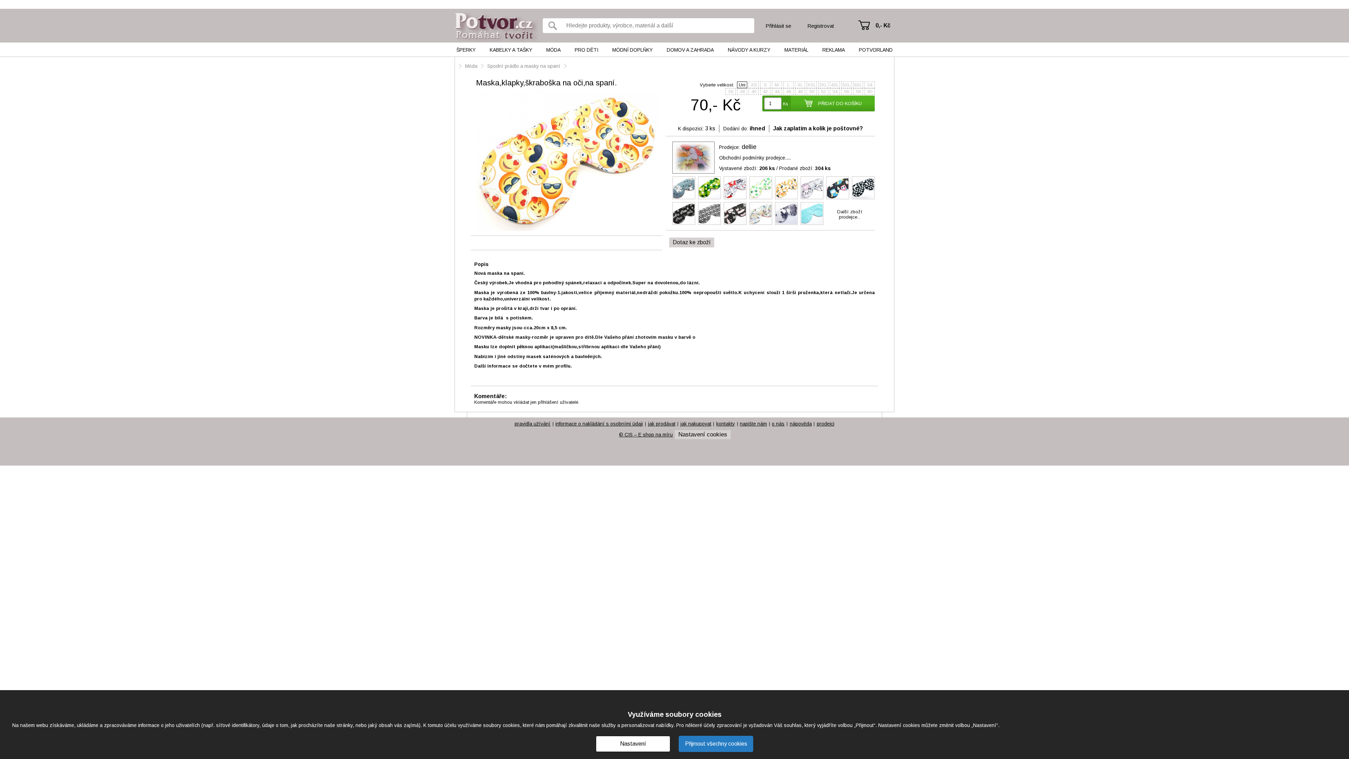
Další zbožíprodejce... (849, 214)
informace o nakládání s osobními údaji (599, 424)
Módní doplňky (632, 50)
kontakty (725, 424)
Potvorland (876, 50)
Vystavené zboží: (747, 168)
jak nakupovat (695, 424)
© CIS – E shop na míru (646, 434)
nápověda (801, 424)
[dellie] (693, 158)
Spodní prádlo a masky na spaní (523, 66)
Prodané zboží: (805, 168)
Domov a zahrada (690, 50)
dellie (749, 146)
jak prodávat (662, 424)
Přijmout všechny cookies (716, 744)
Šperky (466, 50)
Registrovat (820, 26)
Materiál (796, 50)
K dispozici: (691, 128)
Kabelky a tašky (511, 50)
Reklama (833, 50)
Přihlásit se (778, 26)
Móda (553, 50)
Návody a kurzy (749, 50)
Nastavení (633, 744)
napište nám (753, 424)
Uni (742, 84)
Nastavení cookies (702, 434)
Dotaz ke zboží (692, 242)
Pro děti (586, 50)
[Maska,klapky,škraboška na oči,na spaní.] (566, 161)
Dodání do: (735, 128)
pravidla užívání (532, 424)
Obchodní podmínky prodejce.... (755, 158)
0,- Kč (883, 25)
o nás (778, 424)
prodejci (825, 424)
